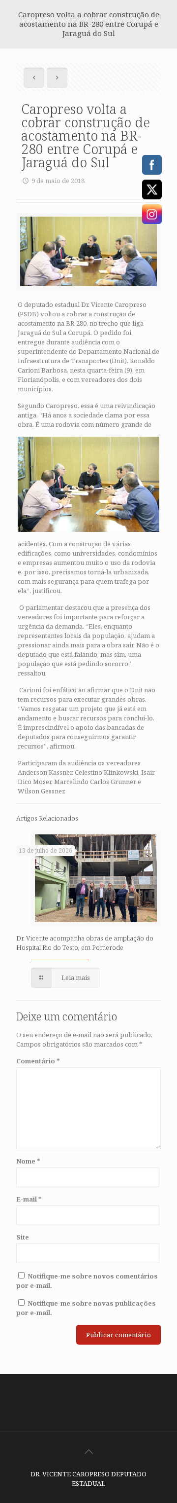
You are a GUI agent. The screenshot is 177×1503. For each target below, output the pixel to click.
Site (22, 1237)
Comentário (38, 1060)
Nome (28, 1161)
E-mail (29, 1199)
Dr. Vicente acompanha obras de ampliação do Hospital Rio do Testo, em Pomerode (84, 943)
